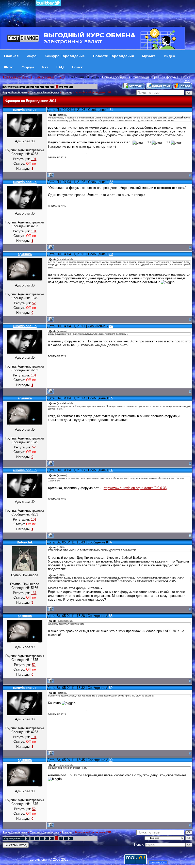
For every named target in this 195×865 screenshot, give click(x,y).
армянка (25, 254)
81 (111, 110)
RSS (187, 81)
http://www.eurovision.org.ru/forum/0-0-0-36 (135, 488)
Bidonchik (25, 542)
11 (65, 87)
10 (60, 87)
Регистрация (44, 77)
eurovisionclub (25, 110)
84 (111, 326)
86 (111, 470)
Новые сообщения (116, 77)
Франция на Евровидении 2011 (93, 92)
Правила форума (165, 77)
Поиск (185, 77)
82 (111, 182)
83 (111, 254)
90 (110, 760)
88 (110, 616)
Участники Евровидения (44, 92)
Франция (67, 92)
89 (110, 688)
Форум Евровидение (15, 92)
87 (110, 542)
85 (111, 398)
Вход (61, 77)
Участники (141, 77)
